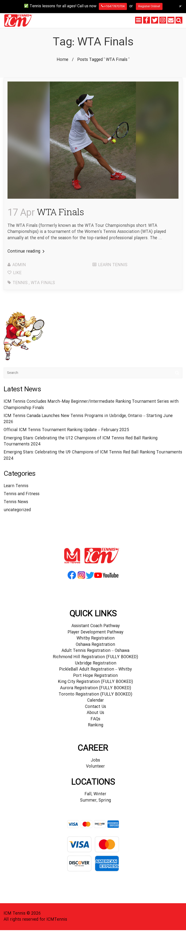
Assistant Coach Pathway (95, 626)
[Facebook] (146, 20)
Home (62, 60)
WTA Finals (46, 212)
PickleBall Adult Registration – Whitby (95, 669)
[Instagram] (162, 20)
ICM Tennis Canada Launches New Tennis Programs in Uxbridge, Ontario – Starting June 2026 (88, 419)
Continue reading (24, 251)
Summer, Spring (95, 800)
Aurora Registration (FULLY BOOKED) (95, 688)
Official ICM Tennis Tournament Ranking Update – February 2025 (66, 430)
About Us (95, 713)
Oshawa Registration (95, 644)
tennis (20, 283)
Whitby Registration (96, 638)
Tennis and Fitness (21, 494)
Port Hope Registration (95, 675)
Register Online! (149, 6)
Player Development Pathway (95, 632)
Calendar (95, 700)
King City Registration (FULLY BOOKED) (95, 682)
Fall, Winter (95, 794)
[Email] (170, 20)
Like (17, 273)
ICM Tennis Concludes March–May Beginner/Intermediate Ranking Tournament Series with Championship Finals (91, 404)
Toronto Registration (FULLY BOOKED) (95, 694)
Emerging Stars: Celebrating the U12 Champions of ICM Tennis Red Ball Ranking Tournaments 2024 (80, 441)
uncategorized (17, 510)
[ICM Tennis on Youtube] (106, 579)
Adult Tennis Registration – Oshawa (95, 651)
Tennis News (16, 502)
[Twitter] (154, 20)
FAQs (95, 719)
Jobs (95, 760)
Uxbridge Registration (95, 663)
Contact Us (95, 707)
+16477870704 (113, 6)
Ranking (95, 725)
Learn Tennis (112, 265)
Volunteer (95, 766)
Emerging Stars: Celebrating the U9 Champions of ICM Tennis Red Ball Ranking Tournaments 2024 (93, 455)
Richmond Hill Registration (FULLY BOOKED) (95, 657)
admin (19, 265)
